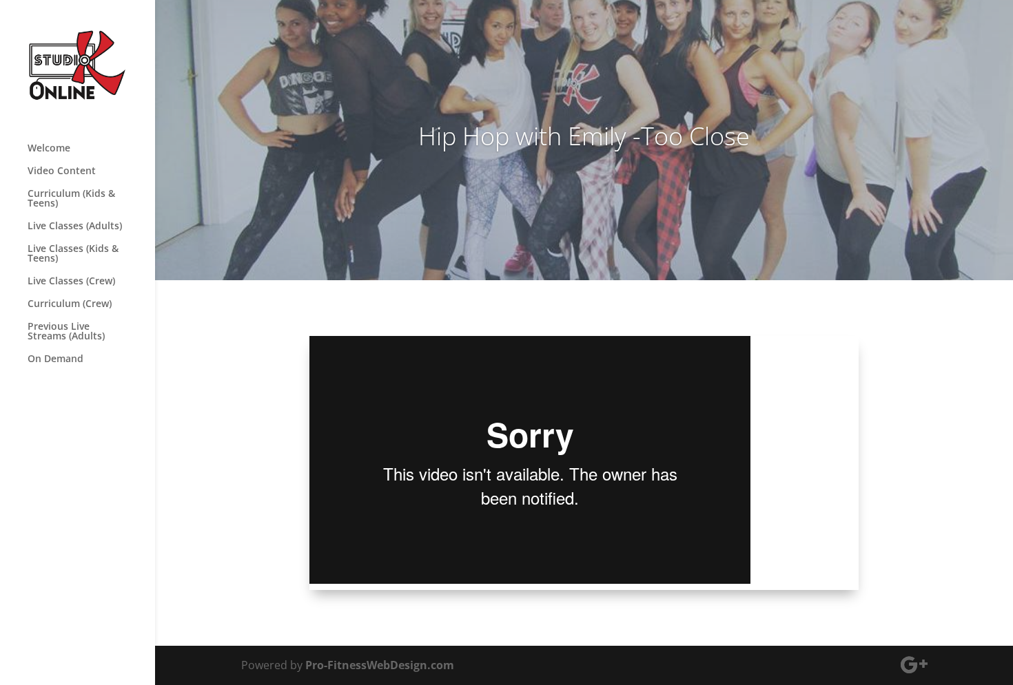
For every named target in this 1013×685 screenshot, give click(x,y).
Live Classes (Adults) (75, 226)
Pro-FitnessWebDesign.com (379, 665)
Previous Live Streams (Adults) (66, 332)
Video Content (62, 171)
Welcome (49, 148)
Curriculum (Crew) (70, 304)
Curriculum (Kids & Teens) (71, 199)
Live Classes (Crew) (71, 281)
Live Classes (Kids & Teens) (73, 254)
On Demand (55, 359)
